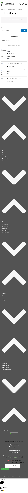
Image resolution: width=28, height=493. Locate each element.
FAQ (2, 160)
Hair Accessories (5, 226)
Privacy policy (5, 365)
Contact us (4, 298)
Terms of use (4, 363)
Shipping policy (5, 367)
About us (3, 296)
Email (2, 465)
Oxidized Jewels (5, 232)
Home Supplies (5, 230)
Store (6, 9)
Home (2, 9)
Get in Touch (5, 430)
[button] (14, 119)
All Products (4, 224)
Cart (2, 154)
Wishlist (3, 156)
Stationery (4, 228)
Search (3, 27)
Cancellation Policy (6, 369)
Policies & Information (7, 361)
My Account (4, 158)
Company (4, 293)
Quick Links (5, 148)
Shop (3, 221)
